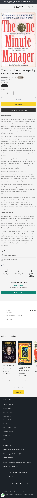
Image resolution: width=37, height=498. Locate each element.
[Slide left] (15, 387)
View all (18, 392)
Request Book (7, 420)
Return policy (7, 416)
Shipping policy (18, 494)
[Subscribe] (28, 477)
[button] (3, 7)
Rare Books (6, 435)
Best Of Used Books (12, 491)
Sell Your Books (7, 412)
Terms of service (8, 404)
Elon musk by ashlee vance (8, 366)
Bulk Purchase (7, 424)
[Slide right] (22, 387)
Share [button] (4, 265)
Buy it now (18, 104)
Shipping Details (8, 431)
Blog (4, 439)
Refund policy (22, 491)
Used (5, 86)
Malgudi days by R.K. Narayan (24, 368)
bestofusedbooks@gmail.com (16, 449)
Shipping (3, 79)
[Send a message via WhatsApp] (3, 495)
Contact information (28, 494)
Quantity (3, 89)
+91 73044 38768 (16, 454)
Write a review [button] (18, 292)
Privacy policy (7, 408)
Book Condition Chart (9, 427)
